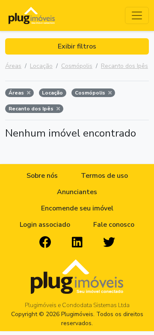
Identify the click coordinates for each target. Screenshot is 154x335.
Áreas (13, 66)
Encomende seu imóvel (77, 208)
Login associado (45, 224)
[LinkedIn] (77, 242)
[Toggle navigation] (137, 15)
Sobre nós (42, 175)
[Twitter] (109, 242)
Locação (41, 66)
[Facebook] (45, 242)
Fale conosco (113, 224)
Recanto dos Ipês (124, 66)
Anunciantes (77, 192)
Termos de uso (104, 175)
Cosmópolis (76, 66)
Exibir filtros (77, 46)
